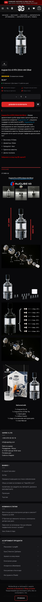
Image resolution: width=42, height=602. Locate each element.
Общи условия (30, 588)
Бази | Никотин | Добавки (12, 551)
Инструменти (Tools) (11, 575)
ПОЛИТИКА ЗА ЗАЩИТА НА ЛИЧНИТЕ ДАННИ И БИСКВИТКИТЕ (19, 488)
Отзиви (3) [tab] (5, 173)
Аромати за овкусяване (12, 556)
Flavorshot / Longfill (11, 547)
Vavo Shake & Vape (8, 531)
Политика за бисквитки (15, 588)
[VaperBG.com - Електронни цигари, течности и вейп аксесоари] (21, 8)
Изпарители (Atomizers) (12, 566)
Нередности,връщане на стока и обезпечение (18, 479)
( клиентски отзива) (16, 76)
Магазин (14, 15)
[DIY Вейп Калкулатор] (12, 8)
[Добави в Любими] (38, 104)
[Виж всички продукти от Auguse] (4, 64)
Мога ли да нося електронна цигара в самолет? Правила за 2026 (19, 513)
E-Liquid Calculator (8, 471)
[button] (2, 8)
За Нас (4, 475)
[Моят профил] (29, 8)
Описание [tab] (5, 169)
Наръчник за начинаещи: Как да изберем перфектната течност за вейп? (17, 526)
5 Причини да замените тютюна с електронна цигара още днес (18, 520)
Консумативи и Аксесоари (12, 570)
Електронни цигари (10, 561)
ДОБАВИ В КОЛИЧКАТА (18, 104)
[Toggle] (38, 547)
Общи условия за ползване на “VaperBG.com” (18, 483)
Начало (5, 15)
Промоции (6, 493)
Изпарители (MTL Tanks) (27, 17)
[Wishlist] (34, 8)
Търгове (5, 497)
